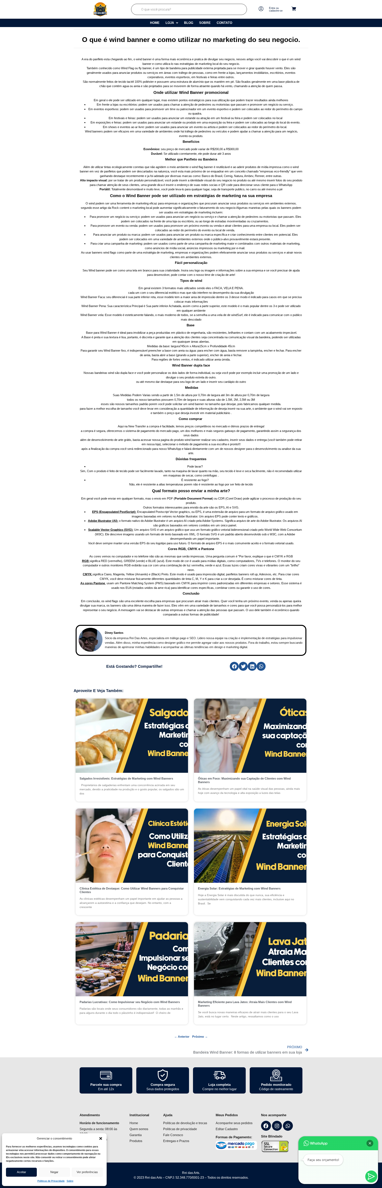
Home (155, 22)
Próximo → (200, 1036)
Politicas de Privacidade (51, 1181)
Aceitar (21, 1172)
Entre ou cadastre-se (276, 9)
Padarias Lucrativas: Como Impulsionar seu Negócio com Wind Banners (130, 1002)
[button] (101, 1138)
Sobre (70, 1181)
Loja (170, 22)
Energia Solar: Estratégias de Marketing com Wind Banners (239, 888)
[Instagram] (277, 1126)
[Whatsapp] (288, 1126)
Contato (224, 22)
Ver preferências (87, 1172)
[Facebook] (266, 1126)
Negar (54, 1172)
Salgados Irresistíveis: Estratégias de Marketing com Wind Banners (126, 778)
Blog (188, 22)
